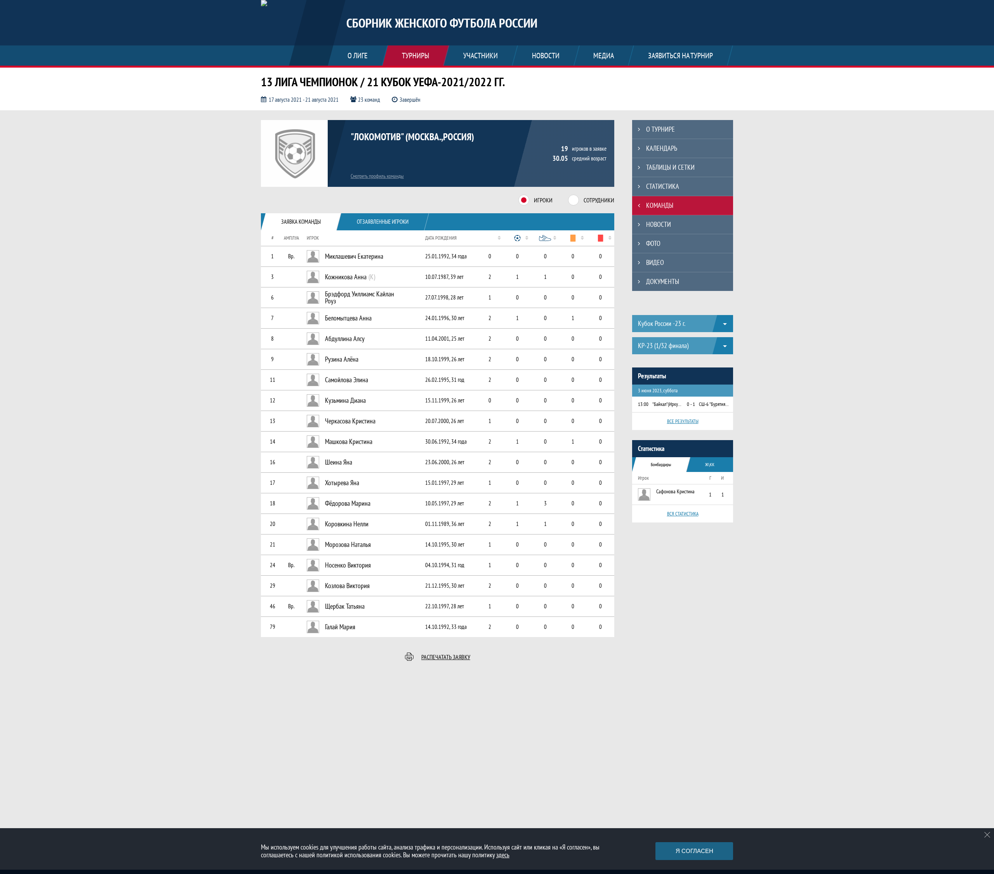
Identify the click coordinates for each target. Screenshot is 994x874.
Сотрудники (599, 200)
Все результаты (683, 421)
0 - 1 (691, 404)
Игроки (543, 200)
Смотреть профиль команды (377, 175)
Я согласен (694, 851)
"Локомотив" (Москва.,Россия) (412, 137)
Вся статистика (683, 513)
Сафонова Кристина (675, 491)
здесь (502, 854)
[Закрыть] (987, 834)
